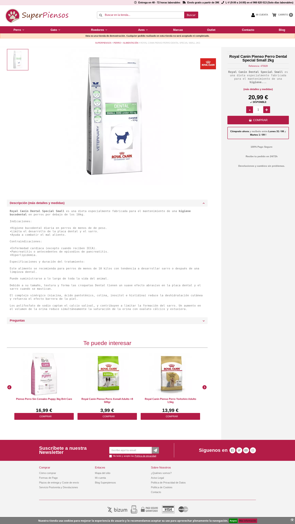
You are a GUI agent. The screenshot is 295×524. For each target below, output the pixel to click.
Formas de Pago (48, 477)
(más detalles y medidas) (258, 89)
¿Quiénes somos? (161, 473)
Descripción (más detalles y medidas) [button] (37, 203)
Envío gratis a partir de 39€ (203, 2)
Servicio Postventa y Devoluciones (58, 487)
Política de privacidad (145, 456)
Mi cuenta (100, 477)
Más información (247, 520)
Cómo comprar (47, 473)
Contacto (156, 492)
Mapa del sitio (102, 473)
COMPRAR (260, 120)
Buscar (191, 15)
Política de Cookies (161, 487)
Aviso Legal (157, 477)
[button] (19, 29)
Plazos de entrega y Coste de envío (59, 482)
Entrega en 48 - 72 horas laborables (159, 2)
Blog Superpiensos (105, 482)
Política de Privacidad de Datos (168, 482)
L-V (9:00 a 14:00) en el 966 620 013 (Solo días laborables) (259, 2)
